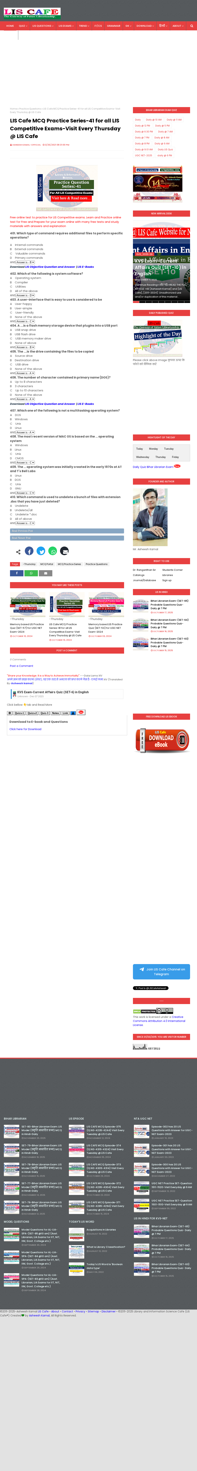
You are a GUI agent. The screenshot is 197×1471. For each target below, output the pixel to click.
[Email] (64, 553)
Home (13, 108)
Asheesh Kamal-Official (26, 144)
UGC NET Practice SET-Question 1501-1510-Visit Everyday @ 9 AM (172, 1202)
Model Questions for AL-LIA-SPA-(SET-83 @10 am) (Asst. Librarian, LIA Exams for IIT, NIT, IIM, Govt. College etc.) (41, 1280)
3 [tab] (149, 302)
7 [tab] (174, 302)
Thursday (160, 457)
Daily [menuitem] (9, 35)
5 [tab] (162, 302)
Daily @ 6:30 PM (144, 131)
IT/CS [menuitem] (98, 26)
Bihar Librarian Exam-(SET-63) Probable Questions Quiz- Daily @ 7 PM (170, 642)
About (55, 1311)
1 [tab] (136, 302)
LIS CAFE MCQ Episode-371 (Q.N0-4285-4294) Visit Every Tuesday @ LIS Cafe (105, 1206)
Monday (153, 448)
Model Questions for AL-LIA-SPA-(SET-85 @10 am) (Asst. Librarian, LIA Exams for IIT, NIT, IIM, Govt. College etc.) (41, 1235)
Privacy (80, 1311)
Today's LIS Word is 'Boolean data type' (105, 1266)
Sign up (167, 580)
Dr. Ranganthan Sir (144, 570)
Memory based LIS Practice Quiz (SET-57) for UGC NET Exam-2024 (27, 628)
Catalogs (138, 575)
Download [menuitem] (144, 26)
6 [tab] (168, 302)
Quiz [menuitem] (22, 26)
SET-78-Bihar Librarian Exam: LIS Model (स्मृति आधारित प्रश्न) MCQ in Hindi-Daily (42, 1168)
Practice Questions (30, 108)
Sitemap (93, 1311)
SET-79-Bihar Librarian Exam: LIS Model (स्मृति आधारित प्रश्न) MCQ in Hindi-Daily (42, 1149)
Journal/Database (144, 580)
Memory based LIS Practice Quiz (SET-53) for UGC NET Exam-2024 (105, 628)
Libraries (167, 575)
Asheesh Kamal (39, 1315)
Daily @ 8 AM (161, 137)
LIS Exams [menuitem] (65, 26)
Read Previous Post (22, 530)
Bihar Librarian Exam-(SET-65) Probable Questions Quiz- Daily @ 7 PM (170, 604)
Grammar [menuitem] (113, 26)
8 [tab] (181, 302)
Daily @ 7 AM (165, 131)
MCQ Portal (46, 564)
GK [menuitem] (127, 26)
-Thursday (29, 564)
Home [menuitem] (10, 26)
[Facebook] (29, 553)
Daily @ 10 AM (154, 119)
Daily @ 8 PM (142, 143)
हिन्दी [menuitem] (162, 26)
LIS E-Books (86, 267)
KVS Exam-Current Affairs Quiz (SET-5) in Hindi (51, 692)
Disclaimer (109, 1311)
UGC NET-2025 (143, 155)
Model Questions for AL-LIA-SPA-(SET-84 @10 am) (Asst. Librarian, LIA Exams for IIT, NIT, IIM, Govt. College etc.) (41, 1258)
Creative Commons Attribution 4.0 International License (159, 1021)
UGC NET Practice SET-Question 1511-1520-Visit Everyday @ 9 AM (172, 1185)
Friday (175, 457)
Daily (138, 119)
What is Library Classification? (106, 1247)
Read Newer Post (21, 538)
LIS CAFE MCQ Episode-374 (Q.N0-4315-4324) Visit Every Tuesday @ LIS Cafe (105, 1149)
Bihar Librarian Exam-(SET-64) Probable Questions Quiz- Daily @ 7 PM (170, 623)
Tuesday (169, 448)
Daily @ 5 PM (162, 125)
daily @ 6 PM (164, 155)
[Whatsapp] (52, 553)
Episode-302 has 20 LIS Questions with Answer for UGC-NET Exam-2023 (172, 1130)
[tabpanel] (161, 261)
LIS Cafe (43, 1311)
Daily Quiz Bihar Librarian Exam (153, 467)
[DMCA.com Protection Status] (144, 1013)
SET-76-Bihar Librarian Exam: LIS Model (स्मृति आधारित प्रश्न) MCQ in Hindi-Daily (42, 1206)
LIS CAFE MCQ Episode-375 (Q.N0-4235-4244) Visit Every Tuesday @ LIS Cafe (105, 1130)
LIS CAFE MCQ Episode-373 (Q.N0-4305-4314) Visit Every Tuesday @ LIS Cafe (105, 1168)
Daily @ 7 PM (142, 137)
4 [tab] (155, 302)
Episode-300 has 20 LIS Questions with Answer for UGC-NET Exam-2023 (172, 1168)
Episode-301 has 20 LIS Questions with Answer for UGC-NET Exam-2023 (172, 1149)
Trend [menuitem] (83, 26)
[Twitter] (41, 553)
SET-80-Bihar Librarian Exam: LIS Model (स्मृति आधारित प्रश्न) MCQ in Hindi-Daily (42, 1130)
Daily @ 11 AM (174, 119)
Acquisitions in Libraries (101, 1229)
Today (139, 448)
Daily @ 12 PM (142, 125)
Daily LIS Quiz (165, 149)
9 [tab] (187, 302)
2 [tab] (142, 302)
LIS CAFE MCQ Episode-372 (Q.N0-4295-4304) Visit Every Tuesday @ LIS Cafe (105, 1187)
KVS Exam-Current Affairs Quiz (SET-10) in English (160, 267)
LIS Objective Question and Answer (50, 267)
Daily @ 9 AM (162, 143)
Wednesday (142, 457)
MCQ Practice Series (69, 564)
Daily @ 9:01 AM (144, 149)
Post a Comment (21, 666)
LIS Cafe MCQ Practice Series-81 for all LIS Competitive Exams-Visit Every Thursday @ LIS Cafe (65, 629)
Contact (67, 1311)
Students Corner (172, 570)
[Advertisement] (98, 74)
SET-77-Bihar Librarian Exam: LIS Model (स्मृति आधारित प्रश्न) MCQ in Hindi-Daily (42, 1187)
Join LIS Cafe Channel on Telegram (165, 971)
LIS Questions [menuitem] (42, 26)
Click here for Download (25, 729)
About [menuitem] (177, 26)
